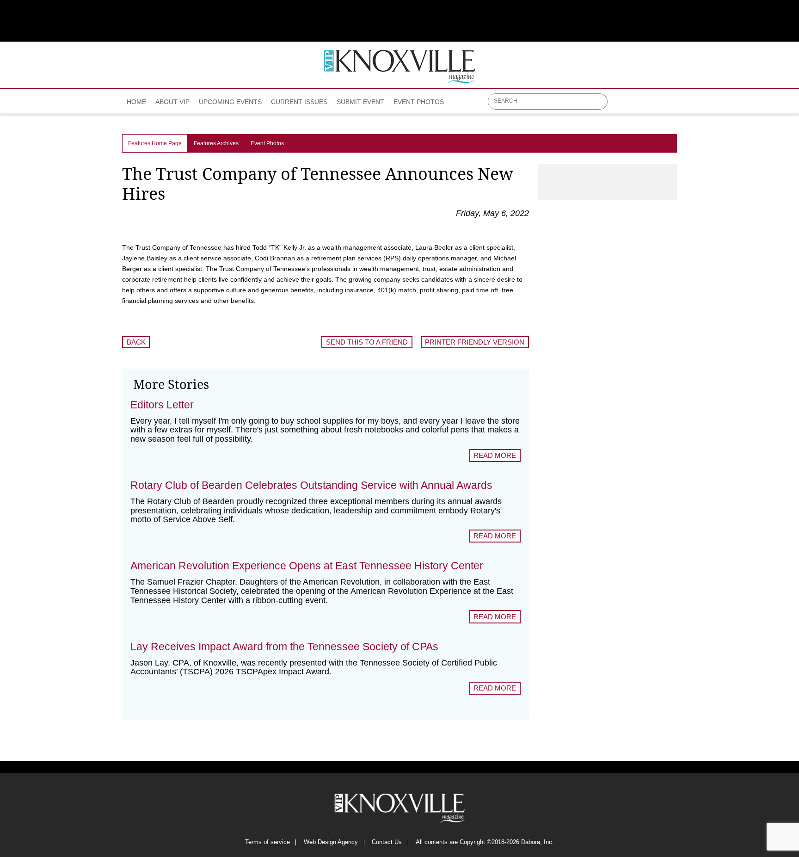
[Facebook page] (620, 105)
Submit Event (360, 101)
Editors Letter (162, 405)
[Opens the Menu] (672, 101)
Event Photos (418, 101)
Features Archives (216, 143)
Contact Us (387, 842)
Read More (494, 455)
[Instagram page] (656, 105)
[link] (136, 99)
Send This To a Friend (367, 342)
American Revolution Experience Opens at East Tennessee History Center (306, 566)
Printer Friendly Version (474, 342)
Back (136, 342)
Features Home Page (155, 143)
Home (136, 101)
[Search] (601, 102)
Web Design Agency (331, 842)
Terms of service (267, 842)
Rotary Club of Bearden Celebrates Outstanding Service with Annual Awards (311, 485)
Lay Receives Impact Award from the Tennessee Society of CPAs (284, 647)
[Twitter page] (638, 105)
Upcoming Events (230, 101)
